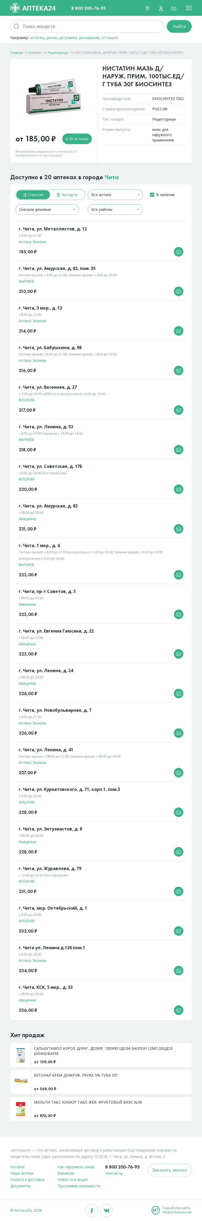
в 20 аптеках (77, 138)
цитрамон (68, 37)
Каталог (17, 1166)
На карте (69, 194)
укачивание (89, 37)
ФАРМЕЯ (26, 281)
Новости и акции (73, 1179)
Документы (20, 1185)
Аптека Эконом (32, 241)
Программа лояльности (79, 1185)
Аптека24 (38, 7)
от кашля (110, 37)
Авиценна (27, 518)
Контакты (114, 1173)
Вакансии (66, 1173)
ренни (52, 37)
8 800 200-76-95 (88, 8)
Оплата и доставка (27, 1179)
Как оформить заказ (76, 1166)
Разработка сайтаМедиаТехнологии (177, 1210)
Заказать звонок (169, 1170)
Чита (112, 177)
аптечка (37, 37)
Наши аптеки (21, 1173)
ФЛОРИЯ (26, 399)
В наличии (165, 194)
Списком (35, 194)
